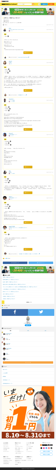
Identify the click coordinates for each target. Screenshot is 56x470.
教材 (27, 449)
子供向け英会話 (17, 449)
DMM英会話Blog (6, 463)
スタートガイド (5, 446)
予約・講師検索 (29, 448)
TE (6, 358)
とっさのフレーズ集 (30, 460)
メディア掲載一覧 (18, 462)
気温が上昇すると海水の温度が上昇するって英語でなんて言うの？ (14, 284)
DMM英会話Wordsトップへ (8, 383)
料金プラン (17, 444)
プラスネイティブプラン (19, 446)
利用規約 (4, 376)
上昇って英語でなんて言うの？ (8, 293)
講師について (29, 444)
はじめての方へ (5, 444)
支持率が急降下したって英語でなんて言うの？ (11, 279)
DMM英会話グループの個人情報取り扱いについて (20, 461)
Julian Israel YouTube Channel (23, 57)
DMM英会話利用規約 (18, 458)
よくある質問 (5, 372)
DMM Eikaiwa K (8, 333)
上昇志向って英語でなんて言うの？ (9, 298)
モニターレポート (6, 451)
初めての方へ (5, 369)
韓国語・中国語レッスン (19, 448)
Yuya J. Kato (8, 343)
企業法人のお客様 (46, 451)
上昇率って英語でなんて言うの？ (8, 277)
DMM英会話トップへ (6, 379)
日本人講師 (5, 449)
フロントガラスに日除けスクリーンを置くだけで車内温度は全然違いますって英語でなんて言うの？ (20, 286)
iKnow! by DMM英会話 (7, 458)
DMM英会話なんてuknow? (7, 460)
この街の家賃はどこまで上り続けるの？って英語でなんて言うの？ (14, 289)
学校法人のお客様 (46, 454)
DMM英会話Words (6, 461)
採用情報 (16, 464)
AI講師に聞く (45, 4)
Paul (7, 338)
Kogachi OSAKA (8, 348)
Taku (7, 353)
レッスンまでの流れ (30, 446)
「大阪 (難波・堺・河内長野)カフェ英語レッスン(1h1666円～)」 (28, 253)
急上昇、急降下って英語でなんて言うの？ (10, 281)
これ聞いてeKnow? (18, 453)
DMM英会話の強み (6, 448)
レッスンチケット (29, 451)
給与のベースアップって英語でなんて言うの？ (11, 291)
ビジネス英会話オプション (19, 451)
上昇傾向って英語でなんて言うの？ (9, 296)
